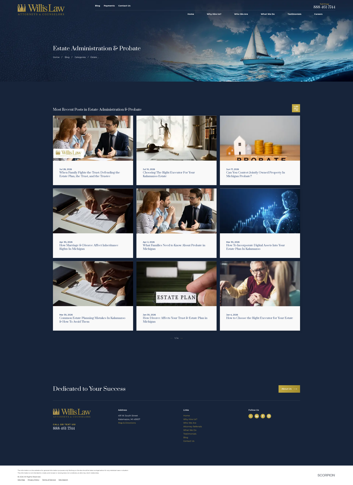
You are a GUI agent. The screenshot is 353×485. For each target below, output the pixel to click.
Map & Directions (127, 423)
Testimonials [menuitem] (294, 14)
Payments (109, 5)
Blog (97, 5)
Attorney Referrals (192, 426)
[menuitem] (21, 479)
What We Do (189, 430)
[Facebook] (263, 416)
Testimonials (189, 434)
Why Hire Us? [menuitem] (214, 14)
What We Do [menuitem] (268, 14)
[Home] (41, 9)
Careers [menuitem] (318, 14)
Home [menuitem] (191, 14)
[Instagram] (269, 416)
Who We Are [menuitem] (241, 14)
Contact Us (124, 5)
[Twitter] (250, 416)
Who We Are (189, 423)
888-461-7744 (324, 7)
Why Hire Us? (190, 419)
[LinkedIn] (257, 416)
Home (186, 415)
